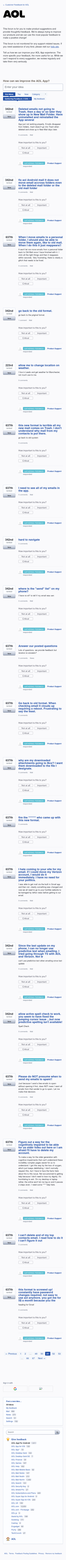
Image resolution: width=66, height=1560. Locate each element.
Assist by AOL (17, 1516)
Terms (11, 1553)
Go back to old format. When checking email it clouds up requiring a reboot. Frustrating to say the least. (40, 707)
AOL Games (16, 1463)
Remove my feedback (53, 1553)
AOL (13, 1538)
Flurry (14, 1529)
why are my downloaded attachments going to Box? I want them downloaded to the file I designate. (40, 764)
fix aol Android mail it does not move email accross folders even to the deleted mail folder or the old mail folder (40, 184)
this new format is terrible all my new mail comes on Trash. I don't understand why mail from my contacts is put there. (40, 429)
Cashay (14, 1523)
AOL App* (15, 1449)
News (32, 658)
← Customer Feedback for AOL (16, 4)
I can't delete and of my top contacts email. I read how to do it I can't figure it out (40, 1237)
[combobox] (31, 1432)
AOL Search (16, 1483)
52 (53, 1353)
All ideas (10, 1404)
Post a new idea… (14, 1401)
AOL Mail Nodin (18, 1476)
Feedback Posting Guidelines (26, 1553)
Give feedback (18, 1439)
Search (9, 1418)
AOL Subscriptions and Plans (23, 1493)
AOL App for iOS (18, 1446)
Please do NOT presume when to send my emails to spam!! (39, 1077)
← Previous (11, 1353)
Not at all (27, 148)
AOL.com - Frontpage (20, 1509)
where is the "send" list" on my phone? (38, 590)
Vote (9, 116)
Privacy (41, 1553)
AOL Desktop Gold (19, 1453)
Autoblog (15, 1519)
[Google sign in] (15, 1389)
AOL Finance (17, 1459)
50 (42, 1353)
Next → (41, 1358)
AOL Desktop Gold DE (20, 1456)
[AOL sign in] (41, 1389)
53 (59, 1353)
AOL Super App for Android (23, 1496)
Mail (31, 135)
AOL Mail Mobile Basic (21, 1469)
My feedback (39, 98)
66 (27, 1358)
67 (33, 1358)
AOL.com (15, 1506)
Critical (27, 152)
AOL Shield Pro (18, 1489)
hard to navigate (29, 540)
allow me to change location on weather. (38, 366)
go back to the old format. (35, 311)
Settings (9, 1421)
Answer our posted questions (37, 646)
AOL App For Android (20, 1443)
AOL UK (15, 1503)
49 (36, 1353)
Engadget (15, 1526)
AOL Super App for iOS (21, 1499)
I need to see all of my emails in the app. (39, 489)
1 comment (22, 320)
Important (43, 148)
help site (55, 46)
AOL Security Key (18, 1486)
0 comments (23, 135)
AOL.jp (14, 1513)
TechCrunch (16, 1533)
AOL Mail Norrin (18, 1479)
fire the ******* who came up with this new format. (39, 818)
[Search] (57, 1432)
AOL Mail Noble (18, 1473)
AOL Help (15, 1466)
